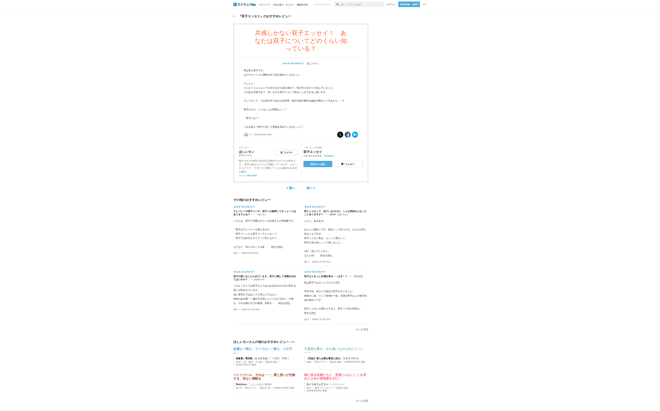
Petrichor (241, 384)
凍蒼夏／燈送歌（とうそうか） (253, 358)
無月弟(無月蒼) (315, 155)
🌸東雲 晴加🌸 (351, 358)
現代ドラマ (320, 361)
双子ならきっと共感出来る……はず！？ (326, 276)
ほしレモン (313, 63)
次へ (309, 188)
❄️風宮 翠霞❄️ (281, 358)
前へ (292, 188)
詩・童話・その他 (253, 361)
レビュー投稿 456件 (248, 175)
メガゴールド (338, 384)
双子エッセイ (313, 151)
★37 (309, 387)
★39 (238, 361)
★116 (239, 387)
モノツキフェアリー (317, 384)
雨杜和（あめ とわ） (339, 214)
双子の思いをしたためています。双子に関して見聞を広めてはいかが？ (264, 277)
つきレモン (261, 214)
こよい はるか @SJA (260, 384)
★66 (309, 361)
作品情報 (328, 155)
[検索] (337, 4)
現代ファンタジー (324, 387)
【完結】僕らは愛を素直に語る (323, 358)
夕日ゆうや (259, 279)
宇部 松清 (358, 276)
